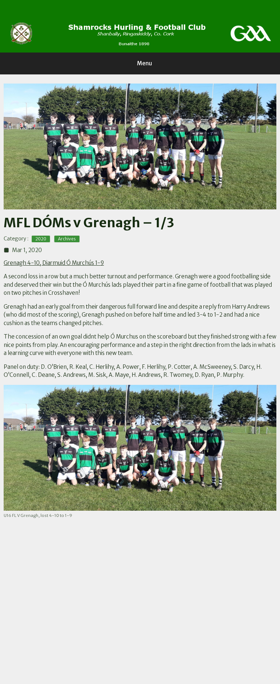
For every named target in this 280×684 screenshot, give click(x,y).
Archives (67, 238)
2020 (40, 238)
